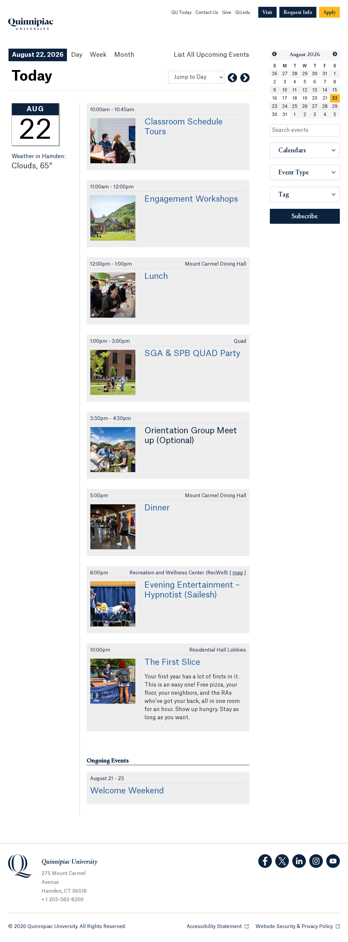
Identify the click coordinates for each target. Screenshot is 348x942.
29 (305, 74)
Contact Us (206, 13)
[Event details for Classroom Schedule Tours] (112, 140)
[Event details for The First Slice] (112, 681)
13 (314, 90)
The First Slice (172, 662)
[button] (275, 54)
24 (285, 106)
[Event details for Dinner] (112, 526)
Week (98, 55)
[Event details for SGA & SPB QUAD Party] (112, 372)
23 (274, 106)
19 (304, 98)
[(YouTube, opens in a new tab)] (333, 861)
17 (284, 98)
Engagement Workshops (191, 199)
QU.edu (242, 13)
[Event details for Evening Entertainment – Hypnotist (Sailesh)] (112, 604)
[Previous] (232, 78)
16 (274, 98)
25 (294, 106)
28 (294, 74)
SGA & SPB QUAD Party (192, 354)
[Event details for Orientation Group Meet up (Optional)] (112, 449)
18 (294, 98)
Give (226, 13)
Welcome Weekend (127, 791)
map (237, 573)
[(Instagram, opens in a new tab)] (316, 861)
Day (76, 55)
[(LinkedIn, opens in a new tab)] (299, 861)
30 (314, 74)
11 (295, 90)
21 (325, 98)
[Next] (244, 78)
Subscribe (305, 216)
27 (285, 74)
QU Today (181, 13)
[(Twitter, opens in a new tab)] (282, 861)
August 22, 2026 (38, 55)
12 (304, 90)
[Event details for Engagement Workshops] (112, 218)
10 (284, 90)
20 (314, 98)
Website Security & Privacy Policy (298, 926)
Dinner (157, 508)
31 (325, 74)
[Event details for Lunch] (112, 295)
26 (274, 74)
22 (334, 98)
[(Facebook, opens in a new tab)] (265, 861)
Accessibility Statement (218, 926)
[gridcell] (335, 98)
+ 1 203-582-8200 (62, 899)
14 (325, 90)
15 (334, 90)
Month (124, 55)
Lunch (156, 276)
